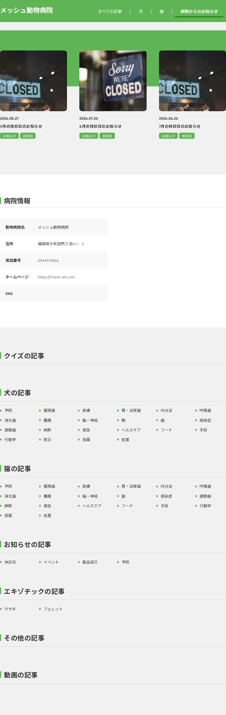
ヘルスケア (131, 430)
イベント (51, 562)
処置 (125, 439)
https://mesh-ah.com (56, 276)
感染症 (205, 420)
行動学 (10, 439)
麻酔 (47, 430)
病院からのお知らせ (199, 11)
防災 (47, 439)
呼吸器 (205, 410)
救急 (86, 430)
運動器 (10, 430)
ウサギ (10, 609)
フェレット (53, 609)
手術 (203, 430)
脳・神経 (90, 420)
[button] (113, 357)
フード (166, 430)
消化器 (10, 420)
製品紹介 (90, 562)
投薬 (86, 439)
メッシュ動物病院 (26, 10)
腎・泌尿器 (131, 410)
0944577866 (48, 260)
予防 (8, 410)
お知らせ (9, 136)
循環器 (49, 410)
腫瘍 (47, 420)
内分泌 (166, 410)
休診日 (28, 136)
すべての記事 (110, 11)
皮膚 (86, 410)
